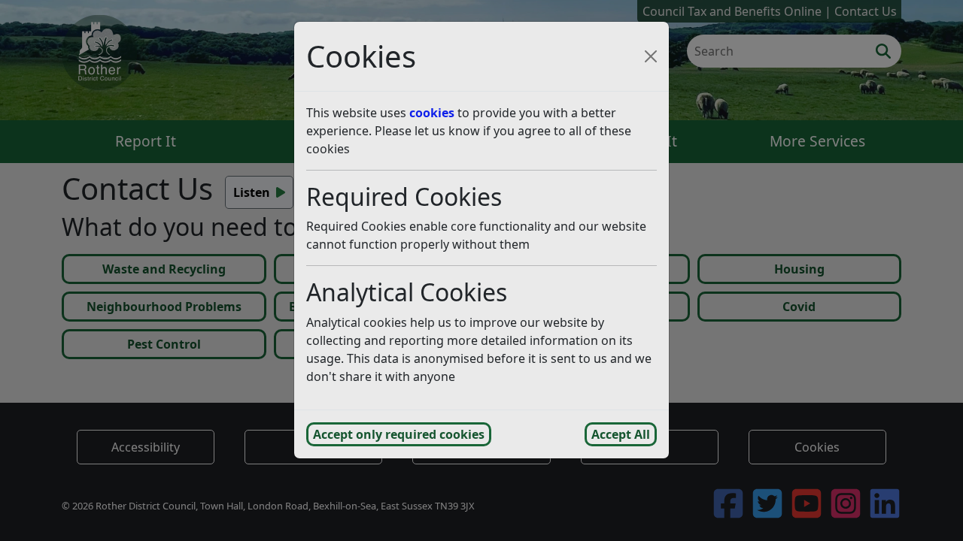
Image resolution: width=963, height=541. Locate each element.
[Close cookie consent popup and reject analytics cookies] (651, 56)
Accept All (620, 434)
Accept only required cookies (399, 434)
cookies (431, 112)
